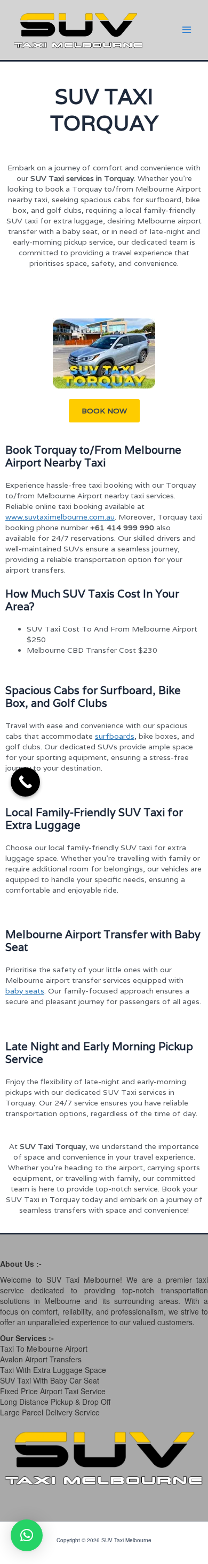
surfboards (114, 736)
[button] (104, 410)
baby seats (24, 991)
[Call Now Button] (25, 782)
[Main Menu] (186, 30)
